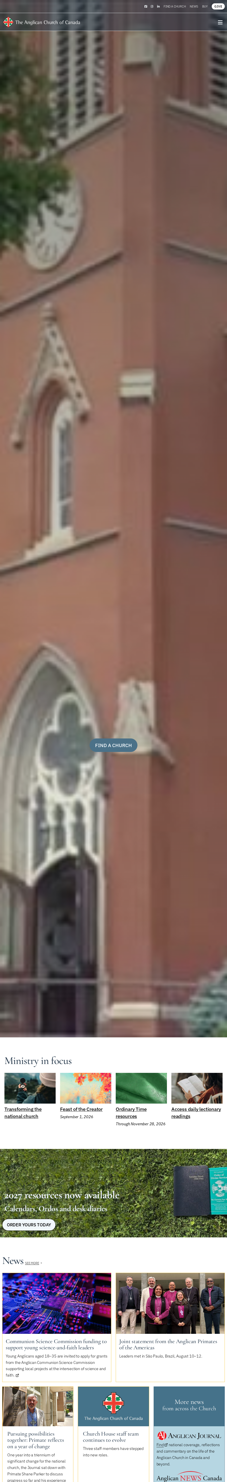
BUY (205, 6)
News (194, 6)
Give (218, 6)
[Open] (220, 22)
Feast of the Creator (81, 1109)
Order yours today (29, 1225)
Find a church (175, 6)
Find (160, 1444)
